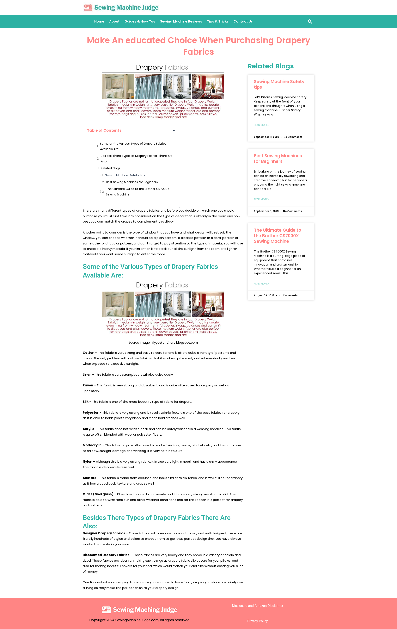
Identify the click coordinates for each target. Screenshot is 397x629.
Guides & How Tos (139, 21)
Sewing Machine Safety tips (125, 175)
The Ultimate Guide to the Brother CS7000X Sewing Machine (137, 191)
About (114, 21)
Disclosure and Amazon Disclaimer (257, 606)
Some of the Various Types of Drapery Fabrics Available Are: (133, 146)
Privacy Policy (257, 621)
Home (99, 21)
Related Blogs (110, 168)
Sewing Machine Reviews (181, 21)
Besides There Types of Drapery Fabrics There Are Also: (136, 158)
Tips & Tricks (217, 21)
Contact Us (243, 21)
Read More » (261, 125)
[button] (174, 130)
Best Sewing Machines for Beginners (132, 182)
